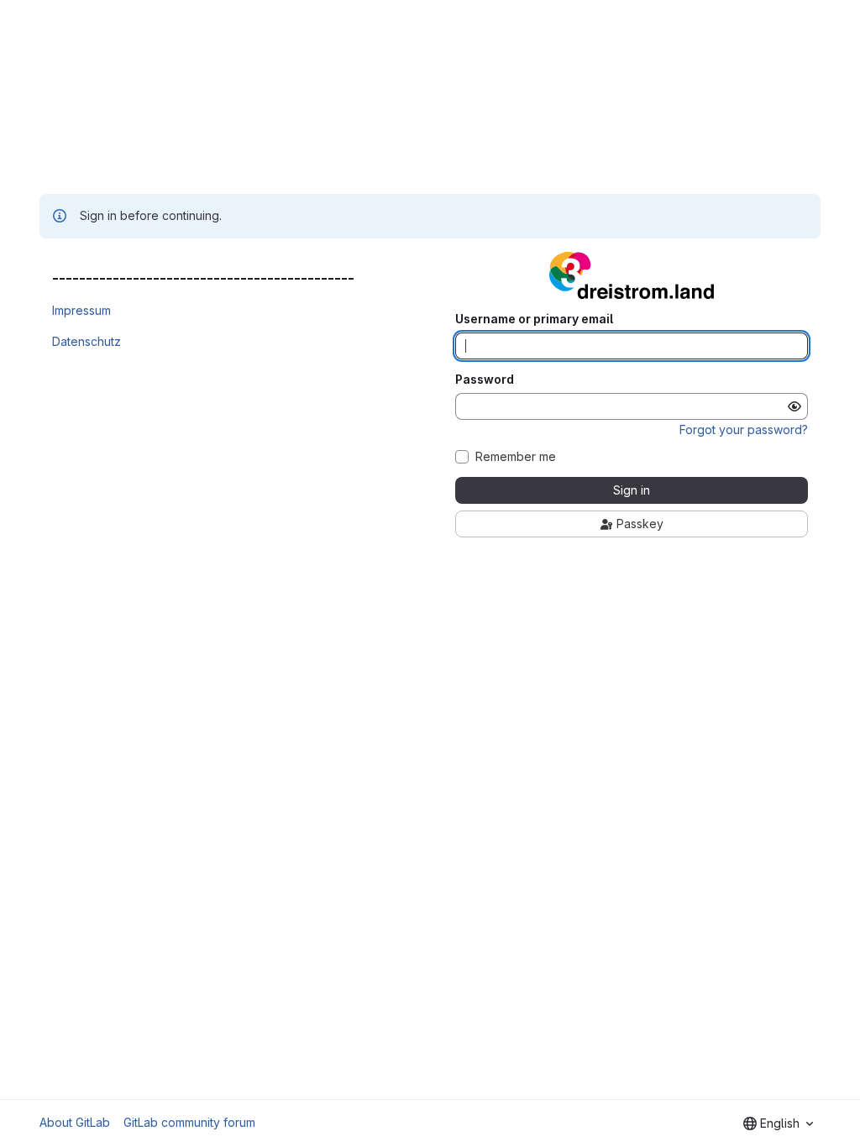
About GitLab (74, 1122)
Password (484, 379)
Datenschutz (86, 341)
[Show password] (794, 406)
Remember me (515, 457)
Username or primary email (534, 319)
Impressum (81, 310)
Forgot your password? (743, 429)
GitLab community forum (189, 1122)
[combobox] (778, 1123)
